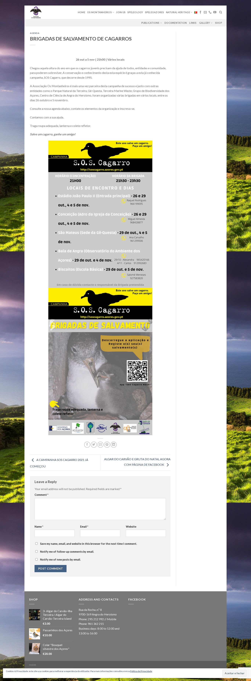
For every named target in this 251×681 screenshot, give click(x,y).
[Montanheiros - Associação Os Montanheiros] (45, 12)
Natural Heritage (178, 12)
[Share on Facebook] (87, 445)
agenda (34, 33)
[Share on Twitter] (94, 445)
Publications (150, 22)
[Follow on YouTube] (214, 12)
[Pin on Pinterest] (107, 445)
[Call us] (210, 12)
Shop (218, 22)
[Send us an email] (205, 12)
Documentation (175, 22)
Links (192, 22)
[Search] (220, 12)
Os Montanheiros (99, 12)
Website (131, 526)
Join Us (121, 12)
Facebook (137, 599)
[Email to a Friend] (100, 445)
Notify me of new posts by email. (60, 559)
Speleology (135, 12)
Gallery (204, 22)
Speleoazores (154, 12)
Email (84, 526)
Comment (41, 494)
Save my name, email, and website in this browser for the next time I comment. (88, 543)
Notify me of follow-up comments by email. (67, 551)
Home (81, 12)
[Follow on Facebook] (200, 12)
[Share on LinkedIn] (114, 445)
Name (39, 526)
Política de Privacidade (141, 671)
